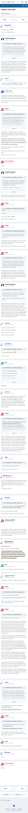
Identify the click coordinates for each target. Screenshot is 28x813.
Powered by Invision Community (14, 810)
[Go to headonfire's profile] (2, 26)
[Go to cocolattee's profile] (2, 344)
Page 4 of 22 (14, 19)
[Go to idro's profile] (2, 363)
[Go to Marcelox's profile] (2, 498)
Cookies (20, 809)
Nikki (17, 614)
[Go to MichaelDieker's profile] (2, 542)
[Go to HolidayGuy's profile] (2, 476)
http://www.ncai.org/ (5, 546)
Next (23, 19)
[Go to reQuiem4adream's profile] (2, 576)
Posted (9, 26)
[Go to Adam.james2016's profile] (2, 520)
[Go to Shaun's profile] (2, 79)
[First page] (2, 20)
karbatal (18, 367)
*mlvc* (18, 43)
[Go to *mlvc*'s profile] (2, 109)
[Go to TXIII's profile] (2, 742)
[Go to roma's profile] (2, 253)
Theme (8, 809)
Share (7, 794)
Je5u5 (18, 721)
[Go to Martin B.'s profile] (2, 392)
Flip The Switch (6, 13)
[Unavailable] (11, 709)
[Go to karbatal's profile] (2, 324)
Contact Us (14, 809)
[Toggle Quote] (3, 43)
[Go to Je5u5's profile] (2, 683)
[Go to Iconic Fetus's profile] (2, 91)
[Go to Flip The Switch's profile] (2, 162)
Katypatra (18, 114)
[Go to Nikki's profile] (2, 458)
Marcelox (19, 592)
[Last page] (26, 20)
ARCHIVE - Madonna (12, 14)
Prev (5, 19)
